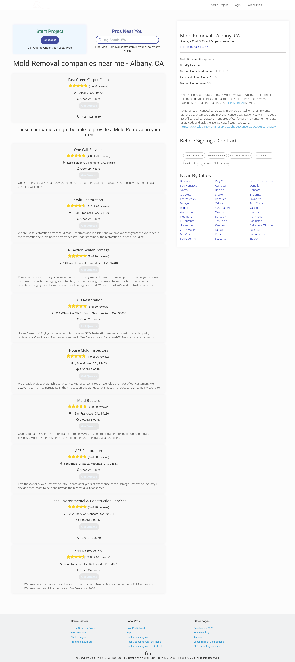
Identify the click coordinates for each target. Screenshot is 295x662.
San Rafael (256, 221)
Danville (254, 185)
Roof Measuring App (138, 637)
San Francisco (188, 185)
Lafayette (255, 199)
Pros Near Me (78, 632)
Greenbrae (186, 225)
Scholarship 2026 (203, 628)
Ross (218, 234)
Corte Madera (188, 230)
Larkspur (255, 230)
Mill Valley (186, 234)
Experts (131, 632)
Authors (198, 637)
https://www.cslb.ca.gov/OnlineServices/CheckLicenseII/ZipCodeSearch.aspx (228, 126)
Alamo (184, 190)
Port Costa (256, 203)
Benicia (219, 190)
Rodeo (184, 208)
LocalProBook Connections (209, 641)
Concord (255, 190)
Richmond (256, 216)
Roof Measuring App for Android (144, 646)
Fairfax (219, 230)
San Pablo (221, 221)
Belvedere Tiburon (261, 225)
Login (237, 5)
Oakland (220, 212)
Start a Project (219, 5)
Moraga (184, 203)
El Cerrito (255, 194)
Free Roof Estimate (81, 641)
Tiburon (254, 238)
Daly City (220, 181)
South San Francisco (262, 181)
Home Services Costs (83, 628)
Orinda (219, 203)
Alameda (220, 185)
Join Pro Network (136, 628)
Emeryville (256, 212)
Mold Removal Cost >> (194, 47)
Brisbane (185, 181)
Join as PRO (254, 5)
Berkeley (220, 216)
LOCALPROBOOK (55, 5)
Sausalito (220, 238)
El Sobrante (187, 221)
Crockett (185, 194)
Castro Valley (188, 199)
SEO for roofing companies (208, 646)
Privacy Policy (201, 632)
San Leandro (223, 208)
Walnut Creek (188, 212)
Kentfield (220, 225)
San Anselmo (258, 234)
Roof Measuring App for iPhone (144, 641)
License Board (236, 103)
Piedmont (186, 216)
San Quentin (188, 238)
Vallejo (254, 208)
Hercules (220, 199)
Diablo (219, 194)
